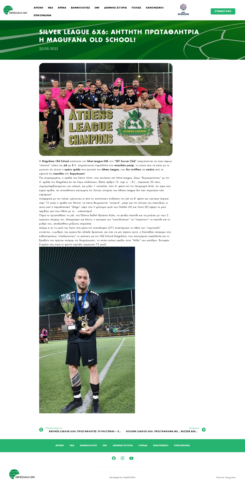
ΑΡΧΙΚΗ (38, 8)
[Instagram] (122, 458)
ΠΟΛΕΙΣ (136, 8)
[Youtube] (131, 458)
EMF (97, 8)
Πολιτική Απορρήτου (226, 477)
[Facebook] (114, 458)
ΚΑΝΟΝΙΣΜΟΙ (155, 8)
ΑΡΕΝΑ (62, 8)
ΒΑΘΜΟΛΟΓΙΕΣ (80, 8)
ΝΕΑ (50, 8)
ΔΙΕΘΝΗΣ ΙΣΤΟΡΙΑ (115, 8)
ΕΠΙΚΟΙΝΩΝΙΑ (43, 15)
